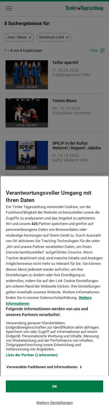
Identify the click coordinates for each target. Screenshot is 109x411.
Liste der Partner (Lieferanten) (32, 355)
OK (54, 386)
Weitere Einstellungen (54, 403)
